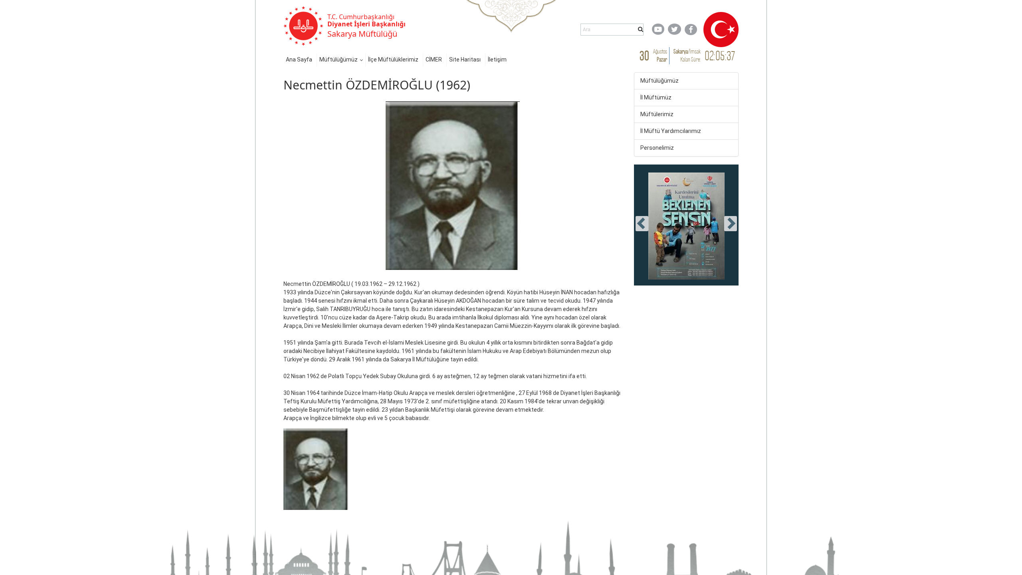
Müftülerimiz (656, 114)
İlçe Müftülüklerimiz (393, 59)
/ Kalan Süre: (687, 55)
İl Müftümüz (655, 97)
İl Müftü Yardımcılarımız (670, 131)
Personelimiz (657, 148)
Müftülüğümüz (338, 59)
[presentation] (642, 223)
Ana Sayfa (299, 59)
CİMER (434, 59)
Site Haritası (465, 59)
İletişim (497, 59)
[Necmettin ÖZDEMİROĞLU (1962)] (315, 469)
